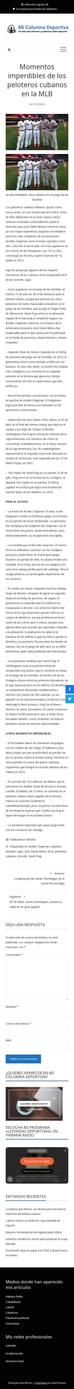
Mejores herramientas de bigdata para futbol (33, 1232)
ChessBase (12, 1323)
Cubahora (12, 1312)
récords (22, 856)
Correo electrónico (18, 1023)
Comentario (14, 955)
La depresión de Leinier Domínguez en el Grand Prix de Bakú (39, 878)
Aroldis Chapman (38, 846)
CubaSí (10, 1307)
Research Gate (15, 1361)
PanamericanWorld (17, 1318)
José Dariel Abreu (35, 851)
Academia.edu (14, 1353)
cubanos (56, 846)
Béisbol (30, 839)
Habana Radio (14, 1296)
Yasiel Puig (34, 856)
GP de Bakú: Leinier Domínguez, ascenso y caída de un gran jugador (35, 901)
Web (8, 1040)
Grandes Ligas (14, 851)
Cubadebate (13, 1302)
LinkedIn (11, 1345)
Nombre (12, 1007)
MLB (50, 851)
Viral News (40, 1383)
